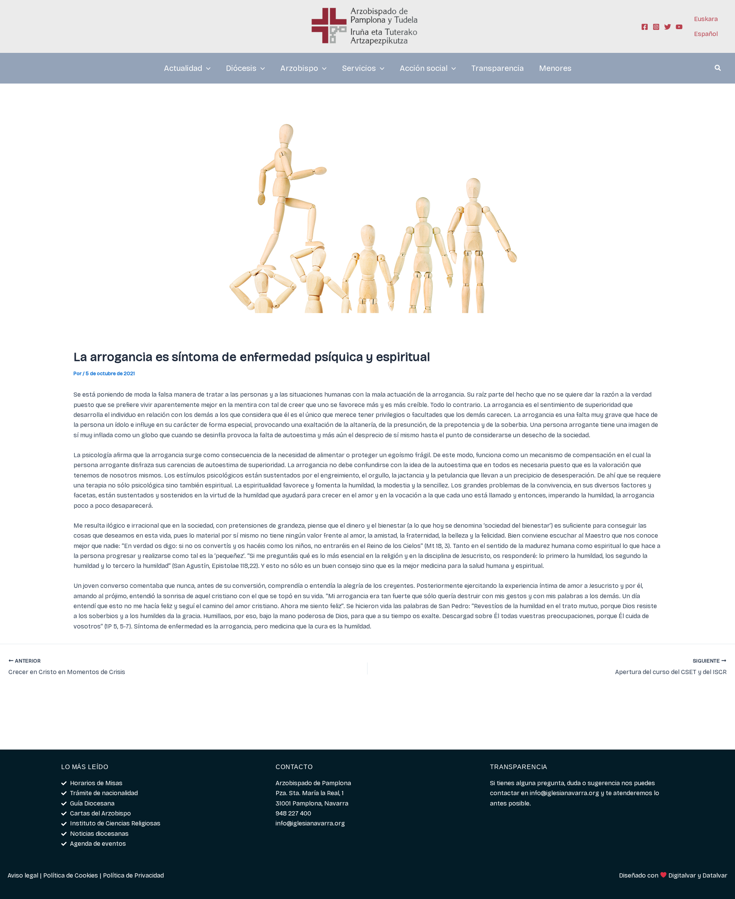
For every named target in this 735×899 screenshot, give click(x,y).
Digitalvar (682, 875)
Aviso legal (23, 875)
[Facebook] (644, 26)
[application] (206, 68)
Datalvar (714, 875)
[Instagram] (656, 26)
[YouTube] (679, 26)
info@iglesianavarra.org (564, 793)
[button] (718, 69)
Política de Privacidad (133, 875)
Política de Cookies (70, 875)
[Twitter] (667, 26)
